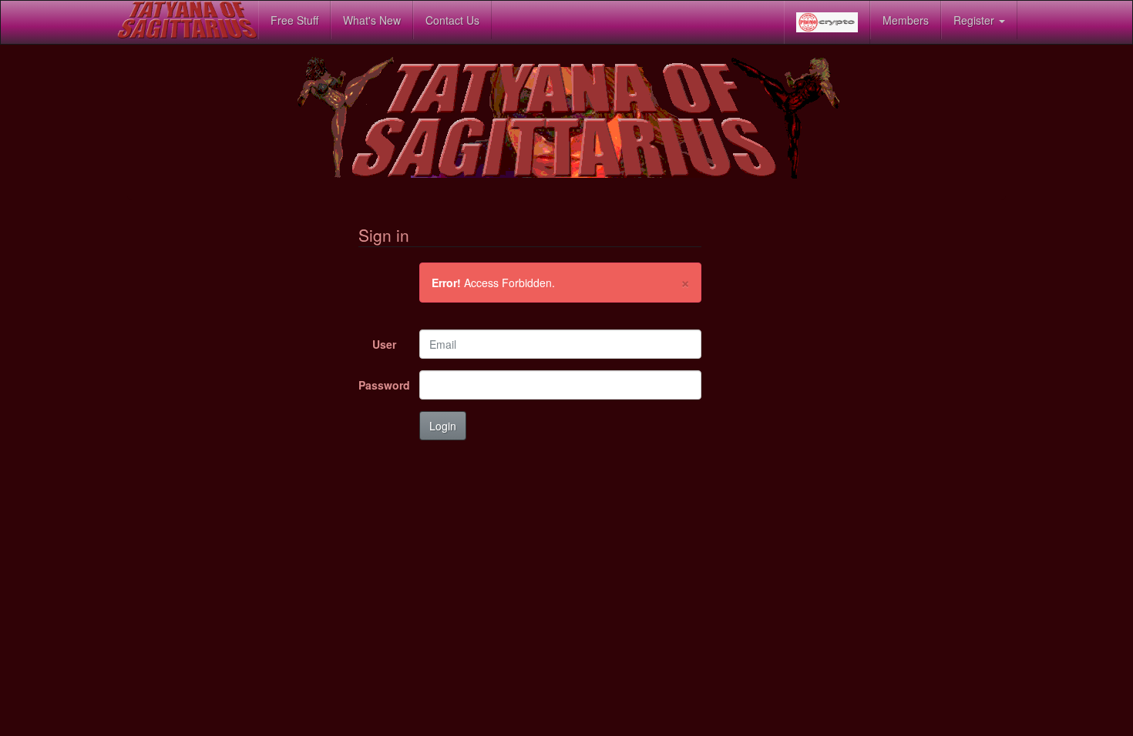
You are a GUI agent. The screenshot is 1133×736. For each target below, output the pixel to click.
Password (383, 385)
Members (906, 20)
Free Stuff (294, 20)
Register (975, 20)
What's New (372, 20)
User (384, 344)
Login (442, 425)
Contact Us (452, 20)
